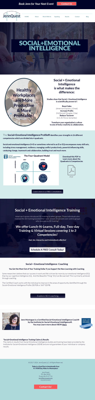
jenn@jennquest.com (46, 378)
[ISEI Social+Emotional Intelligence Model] (71, 171)
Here (64, 324)
